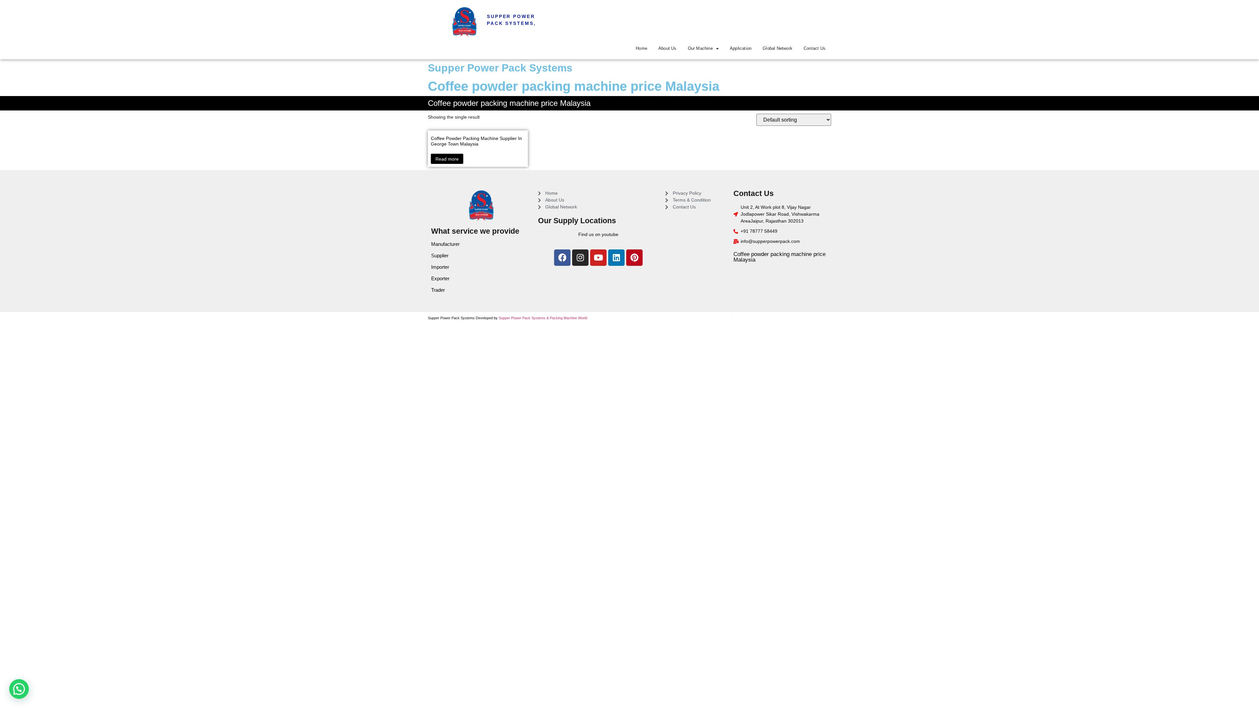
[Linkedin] (616, 257)
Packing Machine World (568, 318)
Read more (447, 159)
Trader (438, 290)
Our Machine (700, 48)
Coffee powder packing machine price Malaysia (779, 257)
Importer (440, 267)
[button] (19, 689)
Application (740, 48)
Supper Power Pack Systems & (524, 318)
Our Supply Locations (577, 220)
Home (641, 48)
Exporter (440, 278)
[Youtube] (598, 257)
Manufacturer (445, 244)
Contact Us (815, 48)
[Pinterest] (634, 257)
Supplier (440, 255)
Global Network (777, 48)
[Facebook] (562, 257)
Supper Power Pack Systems (500, 68)
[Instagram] (580, 257)
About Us (667, 48)
